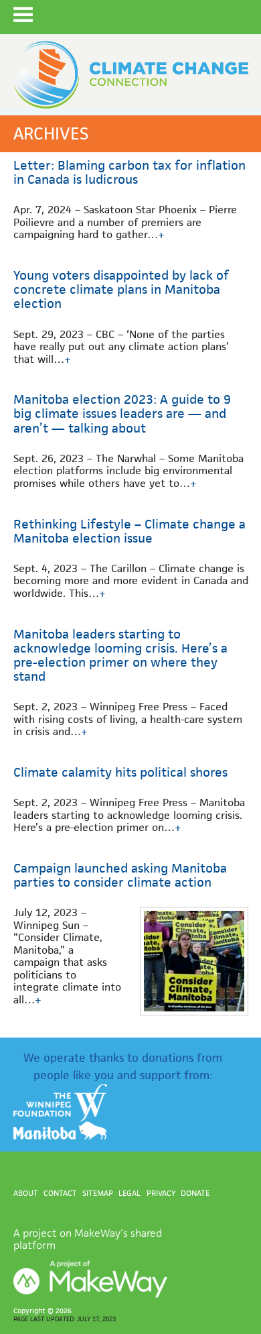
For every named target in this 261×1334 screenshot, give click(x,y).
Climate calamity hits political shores (120, 772)
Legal (129, 1193)
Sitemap (97, 1193)
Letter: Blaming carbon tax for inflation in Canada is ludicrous (129, 172)
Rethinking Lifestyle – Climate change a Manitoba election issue (129, 531)
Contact (60, 1193)
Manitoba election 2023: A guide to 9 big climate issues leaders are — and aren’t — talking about (122, 413)
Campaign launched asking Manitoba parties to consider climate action (120, 875)
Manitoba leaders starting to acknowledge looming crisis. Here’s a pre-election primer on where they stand (120, 655)
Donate (195, 1193)
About (25, 1193)
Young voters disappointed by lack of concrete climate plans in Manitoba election (121, 289)
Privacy (161, 1193)
